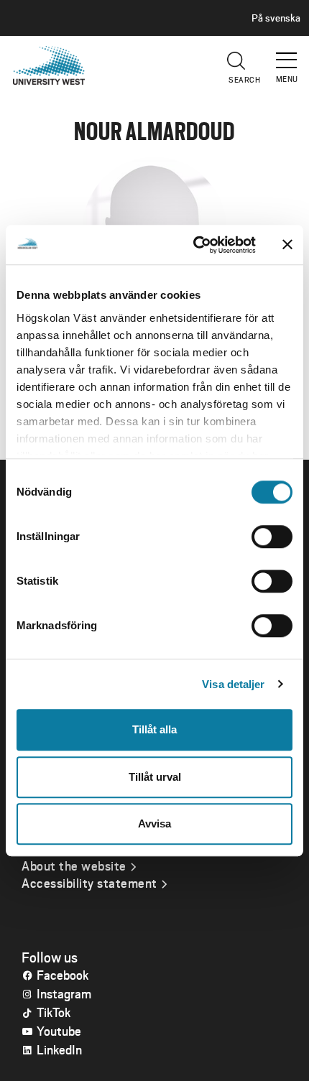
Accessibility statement (89, 882)
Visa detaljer (233, 684)
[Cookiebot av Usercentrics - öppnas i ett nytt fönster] (194, 245)
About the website (74, 865)
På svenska (276, 17)
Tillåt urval (155, 777)
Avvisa (154, 823)
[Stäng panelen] (287, 245)
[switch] (272, 536)
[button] (287, 53)
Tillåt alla (154, 729)
